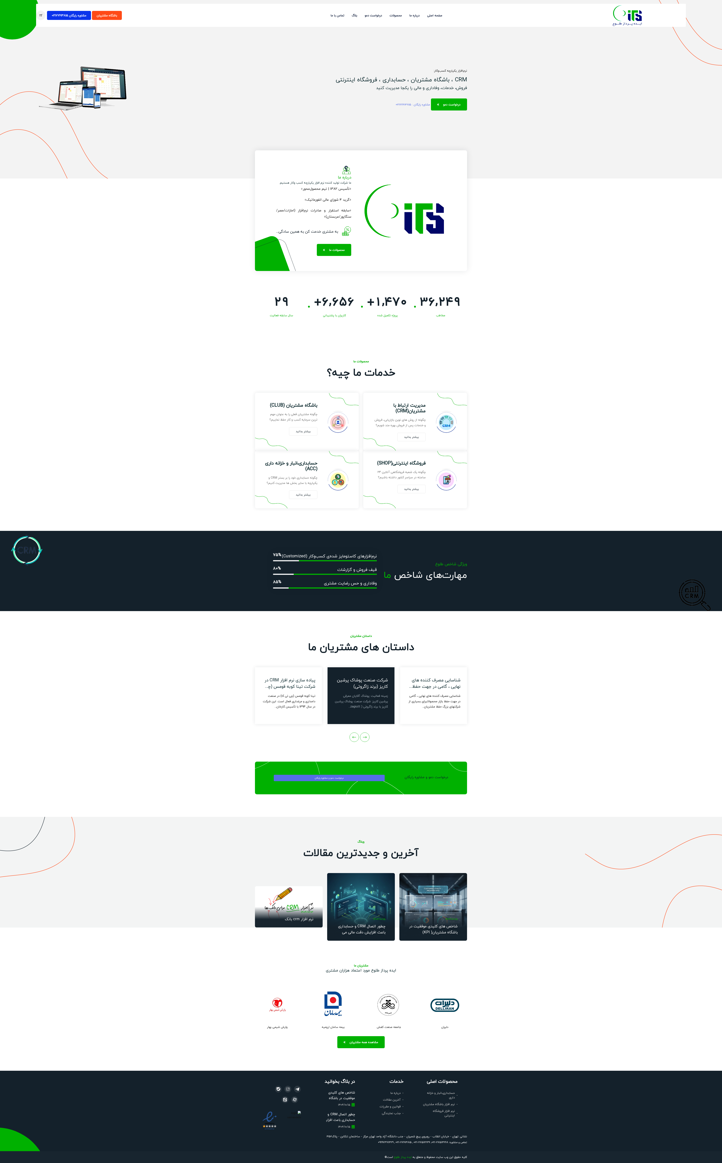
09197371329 (386, 1142)
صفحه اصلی (434, 15)
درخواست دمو (373, 15)
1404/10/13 (307, 911)
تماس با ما (337, 15)
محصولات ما (337, 249)
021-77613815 (403, 1142)
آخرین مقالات (392, 1099)
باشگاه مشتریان (107, 15)
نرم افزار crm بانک (299, 919)
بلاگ (354, 15)
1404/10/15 (451, 919)
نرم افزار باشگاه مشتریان (439, 1104)
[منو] (627, 14)
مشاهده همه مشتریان (364, 1042)
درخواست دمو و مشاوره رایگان (329, 778)
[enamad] (269, 1120)
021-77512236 (421, 1142)
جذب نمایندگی (391, 1113)
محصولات (396, 15)
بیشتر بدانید (411, 436)
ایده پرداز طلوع (403, 1156)
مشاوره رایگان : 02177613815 (413, 104)
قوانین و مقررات (390, 1106)
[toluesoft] (287, 1089)
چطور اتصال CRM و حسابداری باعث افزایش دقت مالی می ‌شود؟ (361, 932)
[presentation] (364, 737)
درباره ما (414, 15)
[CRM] (297, 1089)
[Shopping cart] (41, 15)
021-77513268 (440, 1142)
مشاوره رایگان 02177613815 (69, 15)
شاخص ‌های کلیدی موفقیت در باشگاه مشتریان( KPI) (341, 1097)
